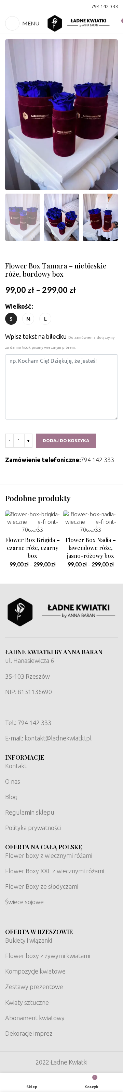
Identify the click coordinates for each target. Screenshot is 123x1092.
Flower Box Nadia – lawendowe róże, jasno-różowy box (91, 547)
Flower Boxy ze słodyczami (41, 886)
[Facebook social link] (9, 6)
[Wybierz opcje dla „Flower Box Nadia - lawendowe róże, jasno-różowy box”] (91, 524)
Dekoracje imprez (29, 1033)
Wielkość (18, 306)
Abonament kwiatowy (35, 1017)
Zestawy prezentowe (34, 986)
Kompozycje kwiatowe (35, 971)
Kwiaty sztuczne (27, 1002)
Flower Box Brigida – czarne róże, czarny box (32, 547)
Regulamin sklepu (29, 812)
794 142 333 (104, 6)
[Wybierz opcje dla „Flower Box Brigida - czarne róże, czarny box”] (33, 524)
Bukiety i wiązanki (28, 940)
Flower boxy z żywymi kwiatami (47, 955)
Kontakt (16, 765)
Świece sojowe (24, 901)
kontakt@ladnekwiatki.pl (58, 738)
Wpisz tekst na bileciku (59, 341)
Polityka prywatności (33, 827)
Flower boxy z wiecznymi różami (48, 855)
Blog (11, 796)
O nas (12, 781)
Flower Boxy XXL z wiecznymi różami (54, 870)
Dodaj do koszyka (66, 440)
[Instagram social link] (18, 6)
